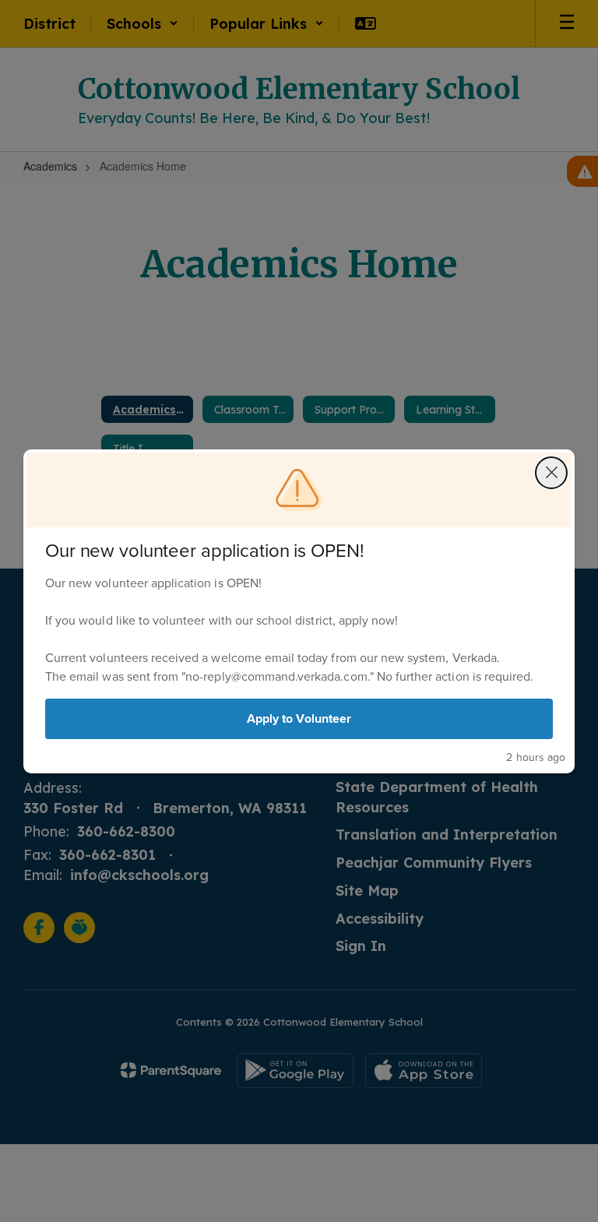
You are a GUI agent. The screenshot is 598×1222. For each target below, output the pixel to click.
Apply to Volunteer (299, 718)
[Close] (551, 472)
